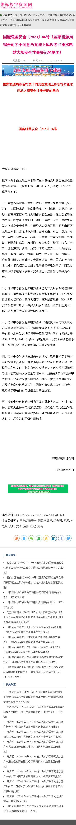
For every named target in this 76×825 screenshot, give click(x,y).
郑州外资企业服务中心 (32, 15)
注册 (26, 526)
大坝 (12, 526)
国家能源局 (45, 520)
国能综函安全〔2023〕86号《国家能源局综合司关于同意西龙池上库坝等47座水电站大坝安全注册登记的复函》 (37, 20)
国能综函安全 (28, 520)
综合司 (58, 520)
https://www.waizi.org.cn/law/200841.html (40, 514)
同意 (66, 520)
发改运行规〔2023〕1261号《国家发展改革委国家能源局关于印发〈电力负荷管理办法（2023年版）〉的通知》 (33, 712)
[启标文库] (38, 75)
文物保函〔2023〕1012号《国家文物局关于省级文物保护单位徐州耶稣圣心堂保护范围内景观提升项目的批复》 (33, 567)
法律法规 (53, 15)
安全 (19, 526)
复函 (40, 526)
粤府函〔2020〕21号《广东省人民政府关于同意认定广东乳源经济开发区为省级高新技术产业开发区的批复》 (33, 746)
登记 (33, 526)
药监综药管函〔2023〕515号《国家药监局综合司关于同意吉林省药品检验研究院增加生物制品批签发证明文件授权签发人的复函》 (33, 617)
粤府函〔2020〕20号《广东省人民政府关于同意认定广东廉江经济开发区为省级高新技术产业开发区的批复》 (33, 761)
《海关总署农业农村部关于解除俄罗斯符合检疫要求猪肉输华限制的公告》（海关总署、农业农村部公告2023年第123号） (33, 672)
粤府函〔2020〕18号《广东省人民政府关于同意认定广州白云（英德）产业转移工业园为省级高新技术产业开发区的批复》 (33, 786)
